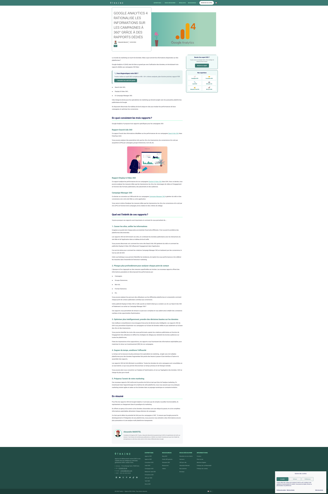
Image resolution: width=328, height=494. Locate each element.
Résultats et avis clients (186, 456)
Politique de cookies (281, 490)
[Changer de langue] (216, 2)
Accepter (282, 479)
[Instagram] (123, 477)
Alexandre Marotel (123, 42)
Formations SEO (149, 474)
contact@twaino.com (126, 470)
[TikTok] (133, 477)
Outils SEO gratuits (167, 459)
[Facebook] (136, 477)
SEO (115, 45)
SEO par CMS (209, 88)
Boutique (181, 471)
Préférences (308, 479)
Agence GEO (148, 459)
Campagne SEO (194, 77)
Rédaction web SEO (194, 88)
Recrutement (183, 468)
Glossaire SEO (166, 462)
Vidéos (164, 468)
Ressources (192, 2)
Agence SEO (148, 456)
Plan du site (200, 459)
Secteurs (181, 459)
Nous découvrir (170, 2)
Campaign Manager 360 (157, 196)
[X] (130, 477)
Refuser (295, 479)
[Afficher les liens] (163, 3)
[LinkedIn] (116, 477)
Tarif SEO (147, 481)
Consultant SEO (209, 77)
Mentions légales (290, 490)
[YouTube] (119, 477)
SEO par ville (182, 462)
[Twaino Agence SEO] (122, 454)
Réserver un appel (206, 2)
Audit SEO (194, 82)
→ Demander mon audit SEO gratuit (125, 80)
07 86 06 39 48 (123, 468)
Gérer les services (319, 490)
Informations (202, 453)
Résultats (182, 2)
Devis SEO (148, 484)
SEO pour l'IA (209, 82)
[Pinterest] (126, 477)
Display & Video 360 (155, 181)
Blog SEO (164, 456)
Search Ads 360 (173, 133)
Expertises (157, 2)
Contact (199, 456)
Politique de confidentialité (204, 465)
